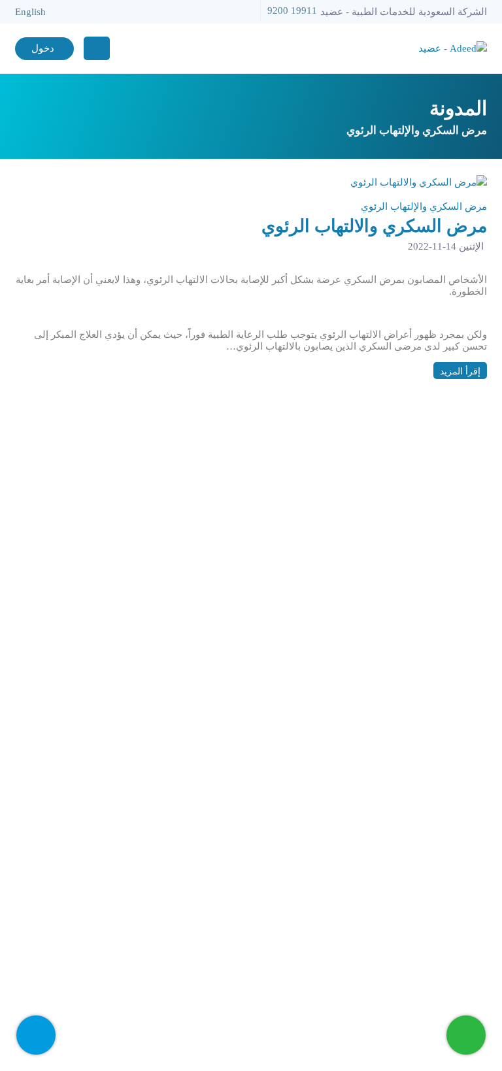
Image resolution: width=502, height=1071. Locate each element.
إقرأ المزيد (460, 371)
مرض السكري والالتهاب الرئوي (374, 226)
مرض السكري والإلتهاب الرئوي (424, 206)
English (30, 12)
